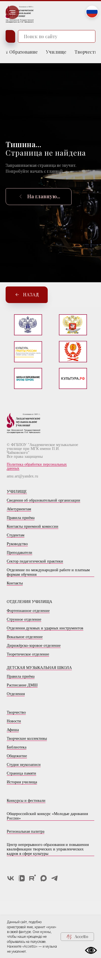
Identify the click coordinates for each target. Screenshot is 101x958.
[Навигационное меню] (12, 12)
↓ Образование (22, 52)
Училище (56, 52)
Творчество (87, 52)
